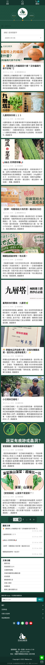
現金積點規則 (6, 618)
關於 (3, 605)
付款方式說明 (6, 613)
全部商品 (4, 609)
